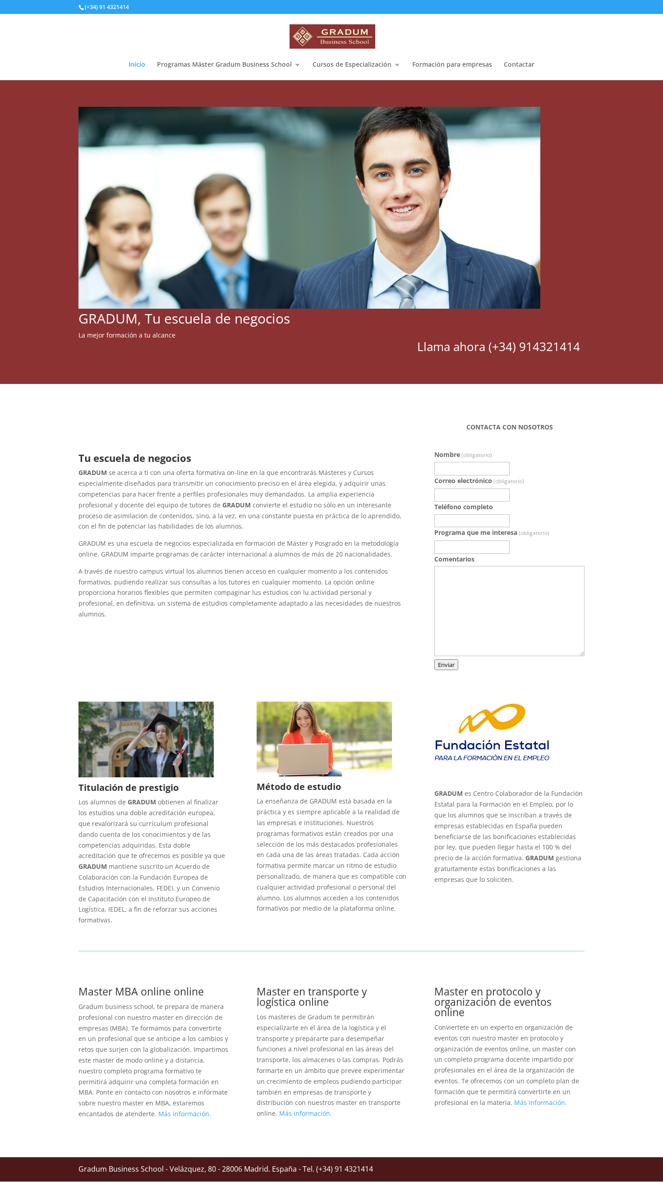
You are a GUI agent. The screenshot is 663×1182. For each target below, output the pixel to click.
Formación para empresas (452, 64)
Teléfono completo (463, 506)
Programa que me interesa (491, 532)
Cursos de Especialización (352, 64)
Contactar (519, 64)
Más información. (184, 1113)
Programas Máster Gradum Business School (224, 64)
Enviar (446, 665)
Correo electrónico (479, 480)
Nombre (463, 454)
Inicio (137, 64)
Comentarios (454, 559)
